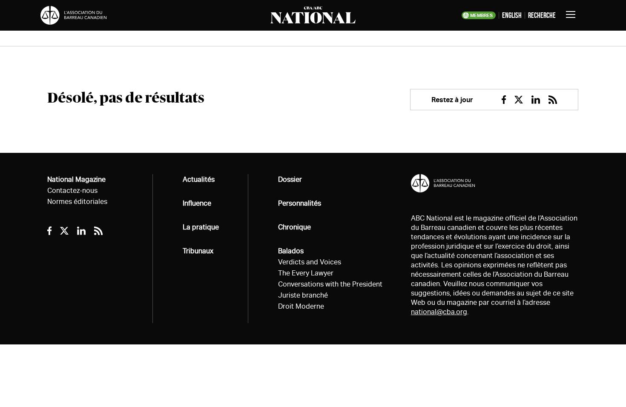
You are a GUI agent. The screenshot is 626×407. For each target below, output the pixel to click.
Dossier (290, 179)
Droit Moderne (301, 306)
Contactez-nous (72, 190)
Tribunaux (198, 251)
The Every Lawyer (305, 273)
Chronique (294, 227)
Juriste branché (303, 295)
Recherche (542, 15)
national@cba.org (439, 312)
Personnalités (299, 203)
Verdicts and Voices (309, 262)
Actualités (199, 179)
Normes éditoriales (77, 202)
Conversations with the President (330, 284)
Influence (197, 203)
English (512, 15)
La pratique (201, 227)
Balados (291, 251)
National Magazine (76, 179)
